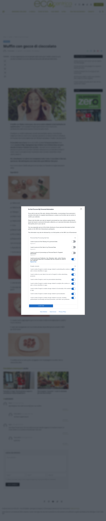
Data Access (53, 311)
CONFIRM (41, 305)
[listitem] (53, 238)
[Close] (81, 209)
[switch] (73, 241)
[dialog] (53, 260)
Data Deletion (43, 311)
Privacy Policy (62, 311)
